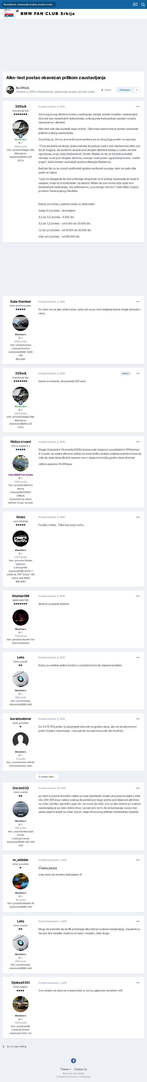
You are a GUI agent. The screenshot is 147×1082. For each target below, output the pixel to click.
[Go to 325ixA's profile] (10, 90)
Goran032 (21, 788)
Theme (64, 1069)
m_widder (21, 860)
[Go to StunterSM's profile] (21, 617)
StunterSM (20, 596)
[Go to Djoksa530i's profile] (21, 1004)
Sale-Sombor (20, 301)
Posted (52, 106)
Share (107, 89)
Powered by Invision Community (73, 1076)
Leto (20, 657)
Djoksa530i (20, 982)
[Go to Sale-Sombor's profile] (21, 323)
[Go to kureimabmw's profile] (21, 740)
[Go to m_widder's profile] (21, 881)
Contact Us (80, 1069)
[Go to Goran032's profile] (21, 809)
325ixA (24, 87)
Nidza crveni (21, 442)
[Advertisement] (45, 46)
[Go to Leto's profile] (21, 679)
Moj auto (20, 358)
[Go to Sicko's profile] (21, 539)
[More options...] (137, 107)
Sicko (20, 517)
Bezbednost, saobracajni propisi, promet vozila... (67, 91)
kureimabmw (20, 719)
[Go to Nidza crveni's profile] (21, 463)
